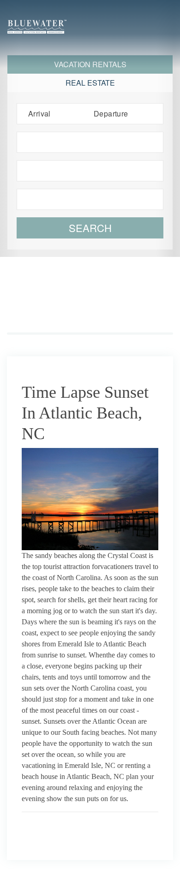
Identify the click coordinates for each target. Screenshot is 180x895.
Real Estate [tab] (90, 82)
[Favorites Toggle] (144, 17)
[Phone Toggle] (164, 17)
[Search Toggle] (103, 17)
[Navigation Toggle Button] (163, 35)
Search (90, 228)
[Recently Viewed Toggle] (123, 17)
